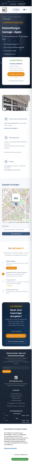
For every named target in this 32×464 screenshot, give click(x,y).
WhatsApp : (17, 403)
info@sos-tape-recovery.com (22, 4)
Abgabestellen (17, 17)
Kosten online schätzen (17, 81)
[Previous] (4, 109)
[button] (16, 204)
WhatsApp (14, 4)
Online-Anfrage (10, 261)
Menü (17, 9)
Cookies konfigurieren (20, 454)
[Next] (27, 109)
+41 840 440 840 (4, 4)
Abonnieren (6, 371)
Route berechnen (16, 233)
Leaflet (13, 222)
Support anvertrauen (17, 74)
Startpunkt (5, 226)
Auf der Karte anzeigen (10, 128)
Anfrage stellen (11, 268)
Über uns (10, 17)
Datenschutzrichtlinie (10, 448)
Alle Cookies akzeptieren (19, 459)
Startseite (4, 17)
